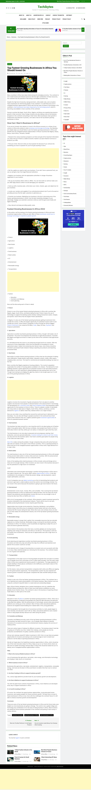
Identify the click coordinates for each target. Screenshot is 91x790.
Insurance (66, 175)
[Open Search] (81, 19)
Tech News (66, 87)
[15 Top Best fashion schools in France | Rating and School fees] (40, 30)
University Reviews (68, 205)
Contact (48, 15)
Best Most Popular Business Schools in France (68, 1)
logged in (17, 738)
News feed (40, 19)
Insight (65, 81)
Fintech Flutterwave (13, 325)
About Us (21, 15)
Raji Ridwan (44, 759)
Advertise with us (38, 15)
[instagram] (8, 8)
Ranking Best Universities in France (72, 75)
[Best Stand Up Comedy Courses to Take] (81, 30)
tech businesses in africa (47, 715)
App (65, 146)
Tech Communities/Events (70, 193)
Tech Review (67, 199)
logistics (16, 410)
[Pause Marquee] (82, 30)
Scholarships (67, 187)
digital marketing (28, 480)
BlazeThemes (60, 766)
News (65, 181)
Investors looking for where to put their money (44, 435)
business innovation (18, 715)
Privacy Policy (56, 19)
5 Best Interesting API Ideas (49, 757)
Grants (65, 167)
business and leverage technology (39, 128)
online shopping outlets (39, 405)
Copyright (69, 15)
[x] (10, 8)
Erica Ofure (18, 754)
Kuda (34, 325)
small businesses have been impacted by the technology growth (31, 107)
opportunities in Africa (43, 473)
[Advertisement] (33, 51)
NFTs (65, 184)
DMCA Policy (31, 19)
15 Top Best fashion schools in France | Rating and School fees (61, 28)
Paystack (48, 325)
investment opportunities (47, 417)
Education (66, 161)
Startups (66, 190)
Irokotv (33, 496)
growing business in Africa (31, 715)
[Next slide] (84, 1)
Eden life (9, 442)
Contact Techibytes (58, 15)
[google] (12, 8)
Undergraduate (67, 202)
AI (64, 93)
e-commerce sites (24, 405)
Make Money (67, 99)
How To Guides (67, 170)
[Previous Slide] (82, 1)
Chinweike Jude (12, 73)
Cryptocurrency (67, 84)
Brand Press (67, 149)
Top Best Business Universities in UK (72, 65)
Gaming (66, 96)
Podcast (47, 19)
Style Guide (45, 23)
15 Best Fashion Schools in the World (73, 67)
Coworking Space (68, 155)
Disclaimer (23, 19)
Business (10, 64)
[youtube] (14, 8)
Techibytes (45, 7)
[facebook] (6, 8)
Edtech (21, 598)
